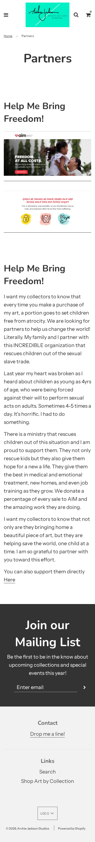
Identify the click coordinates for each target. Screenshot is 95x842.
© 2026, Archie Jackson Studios (27, 828)
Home (8, 36)
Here (9, 580)
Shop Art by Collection (47, 781)
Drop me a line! (47, 734)
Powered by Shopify (71, 828)
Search (47, 772)
